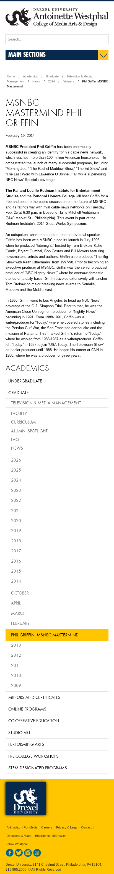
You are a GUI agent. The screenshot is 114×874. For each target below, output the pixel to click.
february (68, 81)
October (20, 593)
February (20, 623)
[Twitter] (19, 855)
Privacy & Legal (66, 827)
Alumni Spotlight (29, 431)
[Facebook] (10, 855)
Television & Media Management (46, 402)
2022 (16, 500)
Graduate (52, 76)
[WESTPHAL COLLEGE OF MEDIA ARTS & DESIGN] (57, 32)
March (18, 613)
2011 (16, 665)
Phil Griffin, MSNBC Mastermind (45, 635)
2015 (16, 571)
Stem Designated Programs (37, 767)
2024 (16, 480)
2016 (16, 561)
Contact (86, 827)
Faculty (19, 413)
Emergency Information (50, 835)
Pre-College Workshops (33, 756)
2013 (16, 645)
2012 (16, 655)
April (16, 603)
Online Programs (27, 709)
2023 (16, 490)
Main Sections (27, 54)
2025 (16, 470)
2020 (16, 520)
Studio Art (19, 732)
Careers (46, 827)
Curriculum (23, 422)
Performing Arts (26, 744)
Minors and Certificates (34, 697)
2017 (16, 550)
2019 (16, 530)
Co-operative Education (33, 720)
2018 (16, 540)
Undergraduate (25, 381)
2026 (16, 460)
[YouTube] (37, 855)
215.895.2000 (16, 870)
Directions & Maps (19, 835)
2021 (16, 510)
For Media (30, 827)
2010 (16, 675)
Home (11, 76)
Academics (30, 76)
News (36, 81)
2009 (16, 685)
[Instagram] (28, 855)
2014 (51, 81)
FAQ (15, 439)
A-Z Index (13, 827)
